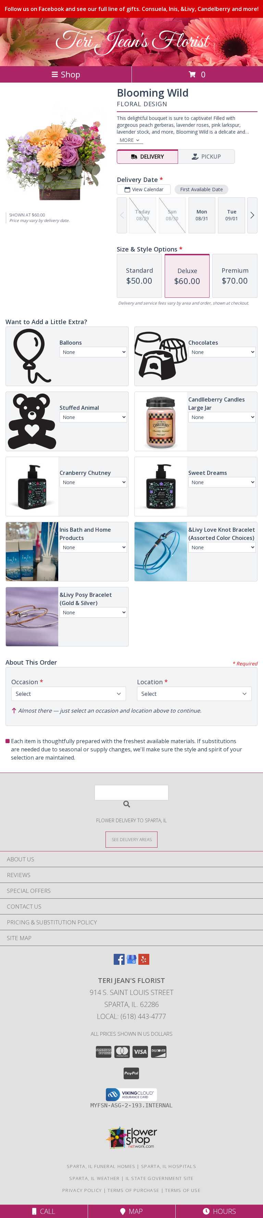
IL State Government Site (160, 1178)
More (127, 140)
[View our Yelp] (143, 963)
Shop (70, 74)
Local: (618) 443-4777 (131, 1016)
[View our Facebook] (119, 963)
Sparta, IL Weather (94, 1178)
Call (46, 1211)
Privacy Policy (82, 1190)
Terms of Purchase (133, 1190)
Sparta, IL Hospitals (168, 1166)
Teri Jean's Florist (131, 42)
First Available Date (201, 189)
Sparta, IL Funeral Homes (101, 1166)
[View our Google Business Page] (131, 963)
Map (134, 1211)
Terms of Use (183, 1190)
